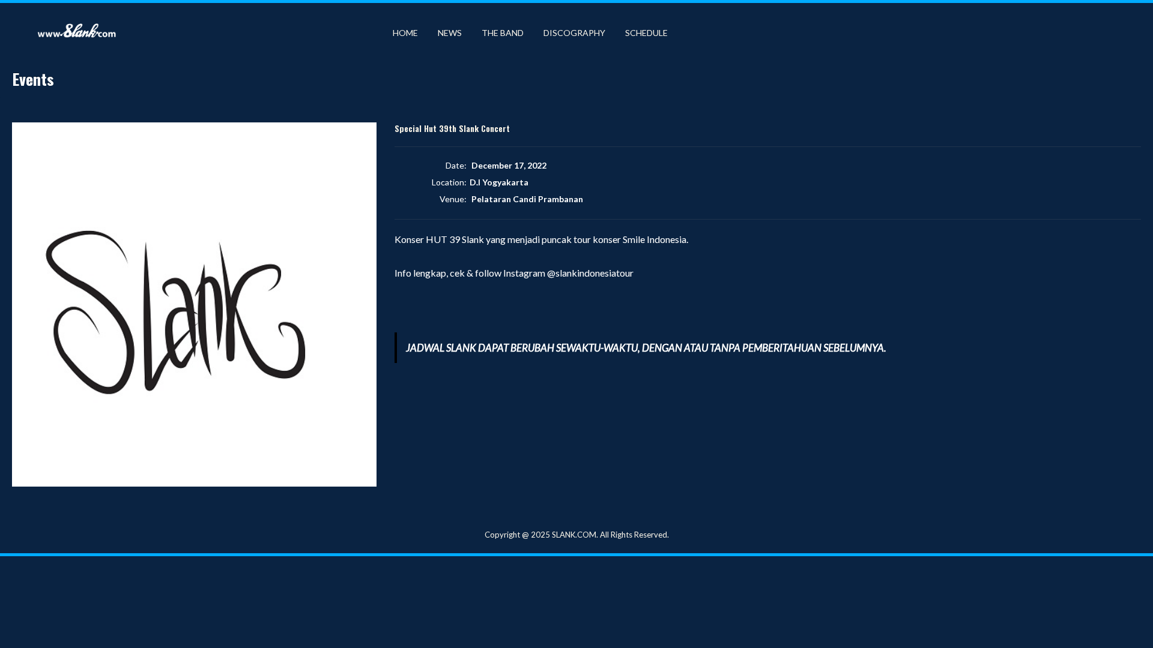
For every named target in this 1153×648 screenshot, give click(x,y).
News (450, 33)
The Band (503, 33)
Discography (574, 33)
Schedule (646, 33)
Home (405, 33)
